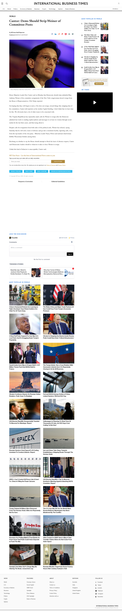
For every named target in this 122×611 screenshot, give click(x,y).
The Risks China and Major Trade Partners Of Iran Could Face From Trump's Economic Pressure (58, 309)
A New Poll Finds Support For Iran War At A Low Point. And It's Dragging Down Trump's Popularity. (24, 338)
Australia (74, 582)
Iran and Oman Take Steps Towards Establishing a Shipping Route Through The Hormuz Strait (58, 452)
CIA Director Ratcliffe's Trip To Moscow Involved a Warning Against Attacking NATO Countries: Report (58, 481)
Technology (52, 9)
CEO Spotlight (30, 596)
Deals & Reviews (70, 9)
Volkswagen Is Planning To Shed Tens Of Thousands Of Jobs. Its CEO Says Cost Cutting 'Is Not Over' (57, 423)
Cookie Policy (53, 593)
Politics (15, 9)
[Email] (69, 34)
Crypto (44, 9)
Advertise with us (54, 596)
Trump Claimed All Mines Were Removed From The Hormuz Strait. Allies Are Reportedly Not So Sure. (24, 510)
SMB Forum (30, 587)
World (9, 9)
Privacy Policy (61, 165)
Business (36, 9)
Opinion (60, 9)
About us (52, 582)
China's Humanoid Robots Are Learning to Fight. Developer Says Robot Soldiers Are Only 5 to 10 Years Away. (23, 309)
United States (75, 593)
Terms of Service (51, 165)
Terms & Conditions (55, 587)
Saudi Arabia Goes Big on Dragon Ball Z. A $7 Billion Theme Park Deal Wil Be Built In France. (24, 367)
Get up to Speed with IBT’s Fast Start (97, 79)
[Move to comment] (72, 34)
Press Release (30, 593)
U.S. (4, 9)
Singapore (75, 587)
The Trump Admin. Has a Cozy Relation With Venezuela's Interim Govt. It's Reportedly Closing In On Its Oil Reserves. (58, 367)
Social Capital (30, 585)
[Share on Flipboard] (62, 34)
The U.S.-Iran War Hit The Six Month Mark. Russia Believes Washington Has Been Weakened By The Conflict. (57, 510)
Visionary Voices (31, 582)
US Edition (115, 9)
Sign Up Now (99, 83)
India (73, 585)
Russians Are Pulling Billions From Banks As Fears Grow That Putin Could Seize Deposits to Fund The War (24, 539)
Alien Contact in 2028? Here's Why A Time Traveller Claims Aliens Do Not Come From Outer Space (57, 539)
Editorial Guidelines (58, 181)
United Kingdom (76, 590)
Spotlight (29, 590)
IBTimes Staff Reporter (18, 32)
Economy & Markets (26, 9)
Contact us (52, 585)
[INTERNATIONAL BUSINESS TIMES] (61, 3)
